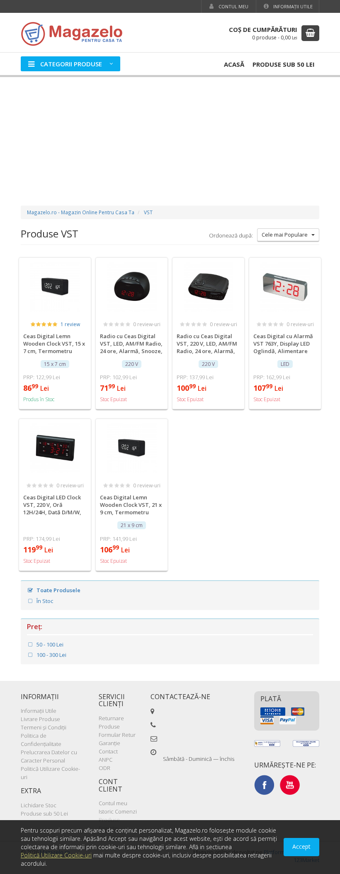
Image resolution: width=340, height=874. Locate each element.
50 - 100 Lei (49, 644)
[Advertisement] (170, 133)
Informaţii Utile (292, 6)
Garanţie (109, 743)
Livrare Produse (40, 719)
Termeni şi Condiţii (43, 727)
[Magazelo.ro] (75, 33)
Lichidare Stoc (38, 805)
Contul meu (232, 6)
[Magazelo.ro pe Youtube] (290, 784)
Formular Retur (117, 734)
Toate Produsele (57, 590)
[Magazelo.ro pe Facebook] (264, 784)
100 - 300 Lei (50, 655)
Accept (301, 846)
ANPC (105, 759)
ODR (104, 768)
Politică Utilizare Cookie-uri (56, 855)
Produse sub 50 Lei (284, 64)
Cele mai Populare (286, 234)
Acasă (234, 64)
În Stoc (44, 601)
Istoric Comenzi (118, 811)
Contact (108, 751)
